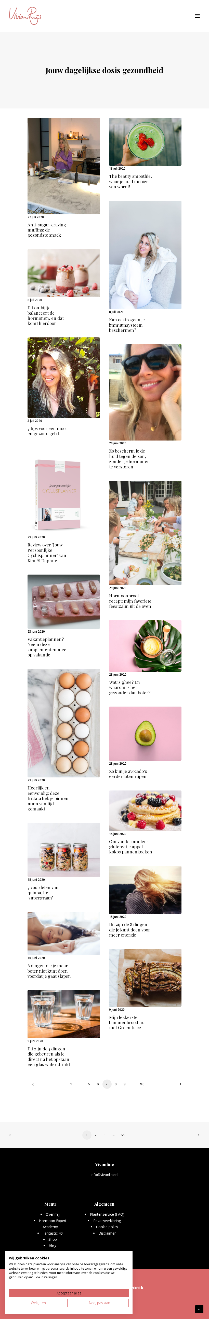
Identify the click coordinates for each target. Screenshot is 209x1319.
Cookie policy (107, 1226)
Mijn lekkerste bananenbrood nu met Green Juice (127, 1022)
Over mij (53, 1214)
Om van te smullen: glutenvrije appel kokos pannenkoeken (130, 847)
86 (122, 1135)
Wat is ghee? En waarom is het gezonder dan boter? (129, 687)
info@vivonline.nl (104, 1174)
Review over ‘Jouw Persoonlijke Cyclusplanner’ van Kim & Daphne (47, 552)
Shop (52, 1239)
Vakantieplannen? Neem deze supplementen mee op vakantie (47, 646)
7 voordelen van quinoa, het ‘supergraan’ (43, 892)
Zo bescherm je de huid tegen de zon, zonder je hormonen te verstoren (129, 458)
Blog (53, 1245)
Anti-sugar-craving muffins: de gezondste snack (47, 230)
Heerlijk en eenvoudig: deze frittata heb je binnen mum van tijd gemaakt (48, 798)
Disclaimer (107, 1233)
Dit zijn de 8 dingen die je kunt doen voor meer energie (129, 929)
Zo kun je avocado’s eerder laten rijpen (128, 773)
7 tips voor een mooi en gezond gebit (47, 430)
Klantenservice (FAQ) (107, 1214)
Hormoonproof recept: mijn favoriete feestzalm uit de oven (130, 601)
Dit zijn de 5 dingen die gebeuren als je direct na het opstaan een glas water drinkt (49, 1056)
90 (142, 1084)
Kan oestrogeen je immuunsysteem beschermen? (127, 325)
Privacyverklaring (107, 1220)
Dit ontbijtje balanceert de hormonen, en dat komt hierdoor (46, 315)
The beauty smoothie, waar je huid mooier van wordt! (130, 181)
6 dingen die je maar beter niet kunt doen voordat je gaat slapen (49, 971)
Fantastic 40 (53, 1233)
